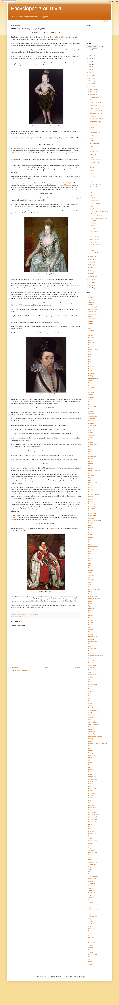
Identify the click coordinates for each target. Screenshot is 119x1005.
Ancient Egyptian (93, 307)
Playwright (91, 769)
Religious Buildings (93, 814)
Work (89, 959)
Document (91, 475)
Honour (90, 601)
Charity (90, 390)
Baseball (90, 338)
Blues (89, 357)
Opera (90, 729)
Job (89, 632)
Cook (89, 430)
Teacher (90, 888)
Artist (89, 328)
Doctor (90, 473)
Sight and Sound (92, 852)
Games (90, 572)
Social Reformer (92, 864)
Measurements (92, 670)
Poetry (90, 774)
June (91, 262)
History (90, 591)
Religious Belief (92, 812)
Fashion (90, 539)
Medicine (90, 677)
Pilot (89, 760)
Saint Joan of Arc (95, 132)
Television (91, 890)
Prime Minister (92, 793)
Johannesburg (94, 124)
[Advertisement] (12, 985)
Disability (91, 466)
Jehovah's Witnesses (95, 184)
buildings (90, 380)
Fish (89, 551)
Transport (90, 921)
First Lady (91, 549)
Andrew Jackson (94, 239)
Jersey (91, 165)
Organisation (91, 731)
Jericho (92, 170)
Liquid (90, 651)
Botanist (90, 366)
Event (89, 525)
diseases (56, 322)
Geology (90, 582)
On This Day (91, 727)
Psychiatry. (91, 795)
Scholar (90, 838)
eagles (34, 455)
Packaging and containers (95, 736)
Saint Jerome (93, 168)
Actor (89, 295)
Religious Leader (93, 817)
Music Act (91, 708)
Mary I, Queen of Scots (58, 37)
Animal (90, 316)
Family (90, 534)
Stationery (91, 886)
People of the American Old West (97, 743)
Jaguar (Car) (93, 228)
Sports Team (91, 881)
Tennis (90, 895)
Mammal (90, 658)
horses (65, 459)
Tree (89, 926)
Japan (91, 206)
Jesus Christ (93, 154)
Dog (89, 478)
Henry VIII (37, 148)
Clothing (90, 411)
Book (89, 364)
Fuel (89, 563)
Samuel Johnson (94, 100)
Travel (90, 924)
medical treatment (93, 674)
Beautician (91, 342)
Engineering (91, 504)
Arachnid (90, 321)
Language (91, 639)
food (12, 318)
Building (90, 376)
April (91, 267)
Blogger (82, 977)
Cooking (90, 432)
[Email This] (31, 614)
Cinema (90, 399)
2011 (90, 288)
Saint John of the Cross (96, 113)
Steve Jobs (93, 130)
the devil (41, 474)
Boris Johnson (94, 105)
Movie (90, 703)
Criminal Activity (93, 444)
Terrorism (91, 897)
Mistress (90, 691)
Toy (89, 912)
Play (89, 767)
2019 (90, 75)
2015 (90, 86)
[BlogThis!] (32, 614)
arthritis (51, 528)
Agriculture (91, 300)
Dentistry (90, 459)
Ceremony (91, 387)
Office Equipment (93, 724)
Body (89, 361)
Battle (89, 340)
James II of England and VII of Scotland (98, 219)
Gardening (91, 575)
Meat (89, 672)
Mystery (90, 712)
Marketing (91, 660)
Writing (90, 964)
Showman (91, 850)
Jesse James (93, 223)
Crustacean (91, 447)
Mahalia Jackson (94, 236)
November (93, 92)
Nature (90, 720)
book (77, 479)
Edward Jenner (94, 173)
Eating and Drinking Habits (95, 485)
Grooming (91, 587)
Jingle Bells (93, 138)
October (92, 94)
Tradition (90, 919)
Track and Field (92, 916)
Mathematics (91, 667)
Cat (89, 385)
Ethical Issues (92, 513)
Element (90, 492)
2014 (90, 279)
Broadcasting (91, 373)
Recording (91, 805)
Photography (91, 755)
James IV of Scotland (96, 216)
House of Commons (65, 185)
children (30, 211)
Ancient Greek (92, 311)
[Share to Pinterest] (37, 614)
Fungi (89, 565)
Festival (90, 544)
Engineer (90, 501)
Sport (89, 874)
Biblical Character (93, 349)
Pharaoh (90, 750)
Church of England (58, 509)
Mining (90, 686)
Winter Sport (91, 952)
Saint (89, 836)
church (64, 489)
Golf (89, 584)
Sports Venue (92, 883)
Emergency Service (93, 494)
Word (89, 957)
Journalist (90, 634)
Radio (90, 803)
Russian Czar (92, 833)
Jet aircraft (93, 149)
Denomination (92, 456)
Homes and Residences (94, 598)
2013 (90, 282)
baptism (59, 494)
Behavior (90, 345)
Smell (89, 857)
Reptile (90, 824)
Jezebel (92, 141)
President (90, 791)
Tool (89, 907)
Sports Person (92, 879)
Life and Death (92, 648)
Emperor (90, 499)
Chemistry (91, 392)
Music (90, 705)
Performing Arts (92, 746)
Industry (90, 615)
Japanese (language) (95, 203)
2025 (90, 58)
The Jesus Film (94, 151)
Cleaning (90, 409)
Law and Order (92, 641)
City (89, 404)
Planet (90, 762)
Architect (90, 323)
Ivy (91, 247)
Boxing (90, 368)
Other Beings (92, 734)
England (70, 183)
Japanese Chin (94, 200)
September (93, 97)
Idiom (89, 610)
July (91, 259)
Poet (89, 772)
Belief (90, 347)
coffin (36, 601)
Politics (90, 784)
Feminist (90, 542)
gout (55, 528)
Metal (89, 679)
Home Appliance (93, 596)
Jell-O (91, 181)
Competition (91, 418)
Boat (89, 359)
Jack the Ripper (94, 242)
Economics (91, 487)
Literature (91, 653)
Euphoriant (91, 518)
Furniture (90, 568)
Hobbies (90, 594)
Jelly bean (92, 176)
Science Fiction (92, 841)
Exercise (90, 527)
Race (89, 800)
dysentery (49, 597)
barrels (13, 519)
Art (89, 326)
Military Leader (92, 684)
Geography (91, 580)
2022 (90, 67)
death (31, 292)
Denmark (51, 198)
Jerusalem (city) (94, 162)
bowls (41, 451)
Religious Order (92, 822)
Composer (91, 421)
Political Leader (92, 779)
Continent (91, 428)
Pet (89, 748)
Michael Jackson (94, 234)
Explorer (90, 530)
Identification (91, 608)
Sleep (89, 855)
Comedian (91, 413)
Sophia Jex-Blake (95, 143)
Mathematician (92, 665)
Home (46, 667)
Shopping (91, 848)
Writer (90, 962)
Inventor (90, 622)
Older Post (78, 667)
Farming (90, 537)
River (89, 826)
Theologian (91, 902)
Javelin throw (93, 198)
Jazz (91, 192)
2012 (90, 285)
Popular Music (92, 788)
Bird (89, 354)
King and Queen (19, 616)
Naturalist (91, 717)
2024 (90, 61)
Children (90, 394)
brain (21, 421)
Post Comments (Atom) (24, 670)
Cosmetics (91, 435)
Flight (89, 553)
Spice (89, 871)
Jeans (91, 190)
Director (90, 463)
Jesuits (92, 157)
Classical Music (92, 406)
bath (29, 322)
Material (90, 663)
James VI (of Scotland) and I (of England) (99, 212)
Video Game (91, 938)
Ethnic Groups (92, 516)
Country (90, 437)
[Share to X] (34, 614)
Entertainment (92, 506)
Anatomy (90, 304)
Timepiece (91, 905)
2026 (90, 55)
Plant (89, 765)
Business (90, 383)
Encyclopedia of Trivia (36, 8)
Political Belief (92, 777)
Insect (89, 618)
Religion (90, 810)
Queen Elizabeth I (18, 148)
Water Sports (91, 943)
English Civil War (71, 189)
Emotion (90, 496)
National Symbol (93, 715)
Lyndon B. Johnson (95, 102)
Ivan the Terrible (94, 253)
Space (90, 869)
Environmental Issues (94, 511)
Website (90, 950)
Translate (99, 49)
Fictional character (93, 546)
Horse (90, 603)
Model (90, 693)
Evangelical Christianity (94, 520)
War (89, 940)
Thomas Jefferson (95, 187)
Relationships (92, 807)
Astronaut (91, 330)
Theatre (90, 900)
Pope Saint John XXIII (96, 119)
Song (89, 867)
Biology (90, 352)
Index (89, 613)
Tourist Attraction (93, 909)
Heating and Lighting (94, 589)
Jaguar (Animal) (94, 231)
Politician (90, 781)
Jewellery (90, 629)
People (25, 616)
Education (91, 489)
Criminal (90, 442)
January (92, 276)
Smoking (90, 859)
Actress (90, 297)
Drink (89, 480)
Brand (90, 371)
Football (90, 558)
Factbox (90, 532)
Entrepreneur (91, 508)
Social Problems (92, 862)
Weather (90, 947)
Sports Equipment (93, 876)
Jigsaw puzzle (94, 135)
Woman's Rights (92, 954)
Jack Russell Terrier (95, 245)
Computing (91, 423)
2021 (90, 70)
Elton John (93, 116)
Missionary (91, 689)
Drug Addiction (92, 482)
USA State (91, 928)
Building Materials (93, 378)
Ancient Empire (92, 309)
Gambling (91, 570)
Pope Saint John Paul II (96, 111)
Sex (89, 845)
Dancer (90, 451)
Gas (89, 577)
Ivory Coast (93, 250)
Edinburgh (29, 138)
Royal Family (91, 831)
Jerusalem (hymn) (95, 160)
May (91, 265)
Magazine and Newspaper (95, 655)
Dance (90, 449)
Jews (91, 146)
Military (90, 682)
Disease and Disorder (94, 470)
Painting (90, 739)
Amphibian (91, 302)
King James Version (95, 209)
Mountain (91, 701)
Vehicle (90, 935)
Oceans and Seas (93, 722)
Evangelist (91, 523)
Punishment (91, 798)
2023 (90, 64)
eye (67, 418)
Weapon (90, 945)
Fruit (89, 561)
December (93, 89)
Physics (90, 757)
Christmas (91, 397)
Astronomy (91, 335)
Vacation (90, 931)
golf (37, 433)
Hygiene (90, 606)
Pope (89, 786)
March (92, 270)
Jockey (92, 127)
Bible (72, 507)
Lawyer (90, 644)
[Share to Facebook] (36, 614)
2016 (90, 84)
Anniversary (91, 319)
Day (89, 454)
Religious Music (92, 819)
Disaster (90, 468)
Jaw (91, 195)
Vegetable (91, 933)
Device (90, 461)
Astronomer (91, 333)
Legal (89, 646)
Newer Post (14, 667)
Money (90, 698)
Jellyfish (92, 179)
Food (89, 556)
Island (90, 625)
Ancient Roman (92, 314)
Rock (89, 829)
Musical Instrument (93, 710)
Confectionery (92, 425)
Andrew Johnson (94, 108)
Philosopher (91, 753)
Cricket (90, 440)
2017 (90, 81)
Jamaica (92, 226)
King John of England (96, 122)
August (92, 256)
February (93, 273)
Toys (89, 914)
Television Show (92, 893)
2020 (90, 72)
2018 (90, 78)
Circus (90, 402)
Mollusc (90, 696)
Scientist (90, 843)
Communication (92, 416)
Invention (90, 620)
